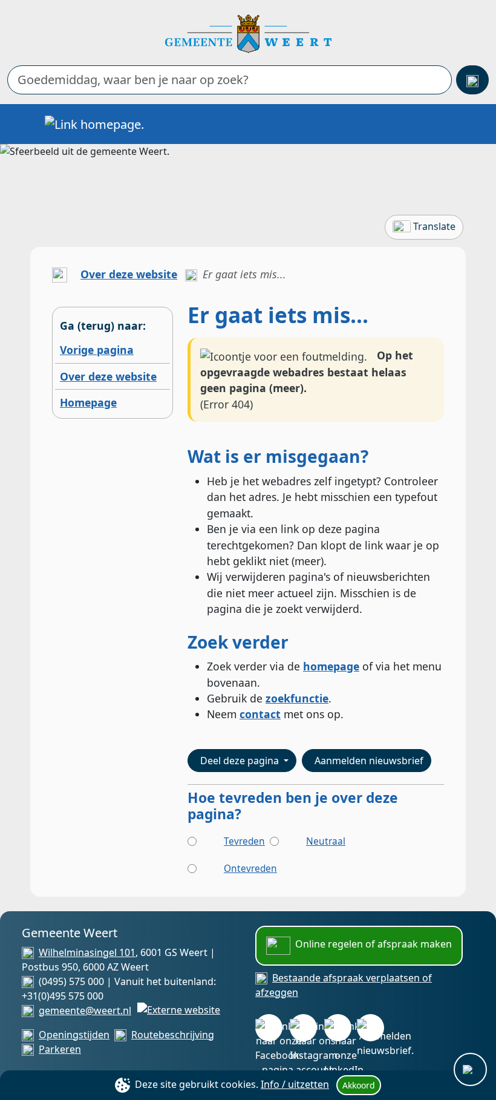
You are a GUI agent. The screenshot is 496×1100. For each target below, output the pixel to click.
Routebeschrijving (172, 1034)
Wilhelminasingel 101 (87, 952)
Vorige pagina (97, 349)
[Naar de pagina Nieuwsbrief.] (370, 1027)
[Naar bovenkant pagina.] (470, 1069)
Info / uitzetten (295, 1084)
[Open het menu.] (447, 124)
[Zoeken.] (472, 79)
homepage (331, 666)
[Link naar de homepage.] (59, 274)
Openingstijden (74, 1034)
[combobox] (229, 79)
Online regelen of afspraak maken (373, 944)
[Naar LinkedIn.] (337, 1027)
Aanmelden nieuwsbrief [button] (369, 760)
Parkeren (60, 1049)
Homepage (88, 402)
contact (260, 714)
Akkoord (358, 1085)
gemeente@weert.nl (85, 1010)
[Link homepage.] (94, 124)
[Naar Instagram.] (303, 1027)
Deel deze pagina (240, 760)
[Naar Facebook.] (268, 1027)
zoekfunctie (297, 698)
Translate (434, 226)
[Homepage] (248, 32)
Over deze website (128, 274)
